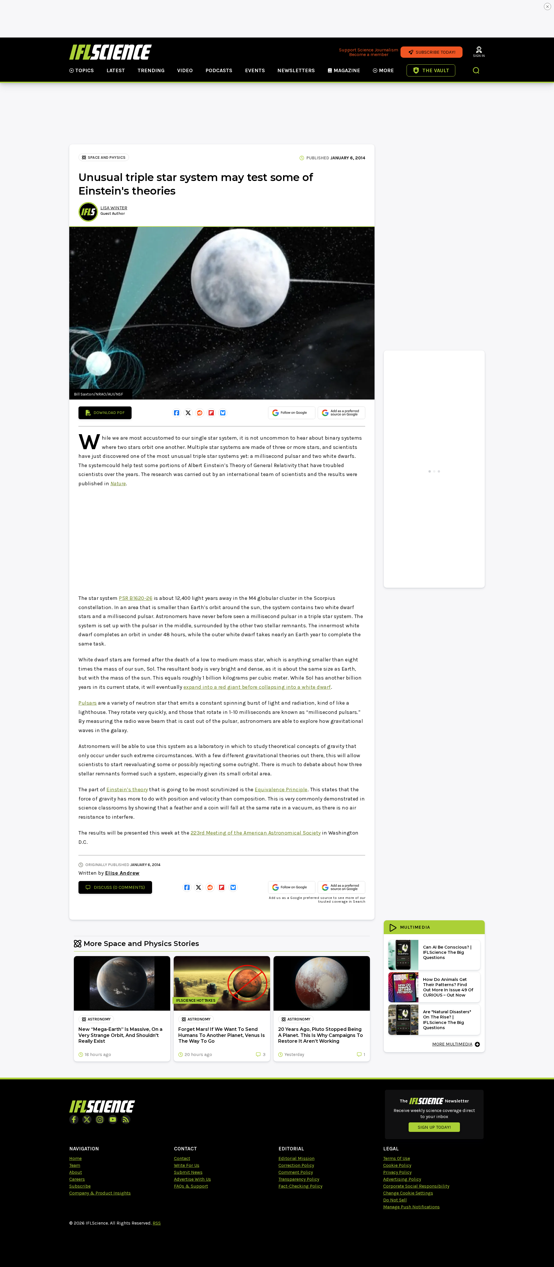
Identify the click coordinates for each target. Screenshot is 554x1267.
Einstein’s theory (127, 789)
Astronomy (99, 1019)
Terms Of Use (396, 1158)
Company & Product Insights (100, 1193)
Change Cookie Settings (408, 1193)
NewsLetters (296, 70)
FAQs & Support (191, 1186)
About (75, 1172)
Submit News (188, 1172)
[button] (476, 71)
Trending (151, 70)
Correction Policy (296, 1165)
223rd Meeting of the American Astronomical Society (256, 833)
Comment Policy (295, 1172)
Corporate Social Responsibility (416, 1186)
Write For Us (186, 1165)
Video (185, 70)
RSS (157, 1223)
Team (74, 1165)
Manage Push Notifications (411, 1207)
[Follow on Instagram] (99, 1119)
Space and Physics (107, 157)
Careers (77, 1179)
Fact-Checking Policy (300, 1186)
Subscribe (80, 1186)
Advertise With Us (192, 1179)
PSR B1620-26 (135, 598)
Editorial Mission (296, 1158)
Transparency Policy (298, 1179)
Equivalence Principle (281, 789)
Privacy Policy (397, 1172)
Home (75, 1158)
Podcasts (218, 70)
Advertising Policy (402, 1179)
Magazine (347, 70)
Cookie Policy (397, 1165)
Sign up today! (434, 1127)
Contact (182, 1158)
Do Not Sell (395, 1200)
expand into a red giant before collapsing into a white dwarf (257, 687)
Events (255, 70)
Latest (115, 70)
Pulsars (87, 703)
